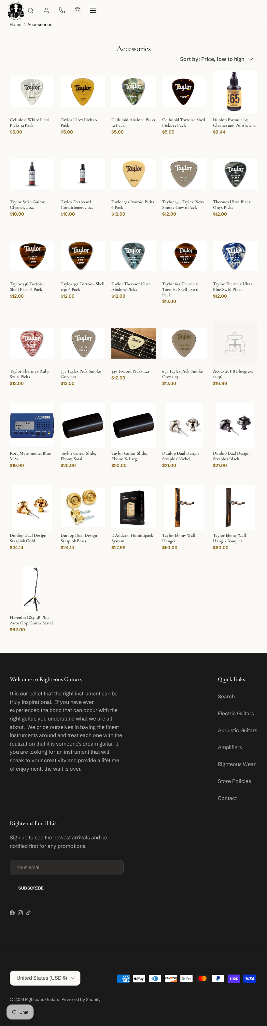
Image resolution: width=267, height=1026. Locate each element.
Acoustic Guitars (237, 730)
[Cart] (77, 10)
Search (226, 696)
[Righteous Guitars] (16, 10)
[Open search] (30, 10)
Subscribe (31, 888)
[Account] (46, 10)
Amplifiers (230, 747)
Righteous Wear (237, 764)
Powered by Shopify (81, 999)
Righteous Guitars (42, 999)
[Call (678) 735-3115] (61, 10)
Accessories (39, 24)
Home (15, 24)
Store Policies (234, 781)
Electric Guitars (236, 713)
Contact (227, 798)
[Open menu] (93, 10)
